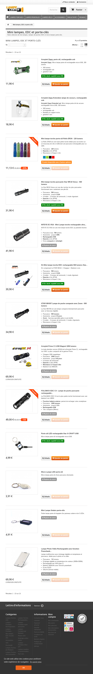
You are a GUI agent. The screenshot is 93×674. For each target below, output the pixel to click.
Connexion (82, 2)
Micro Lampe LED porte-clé (52, 472)
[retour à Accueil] (8, 24)
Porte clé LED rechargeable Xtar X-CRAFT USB (60, 433)
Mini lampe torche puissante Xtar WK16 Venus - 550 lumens (61, 183)
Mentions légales (39, 639)
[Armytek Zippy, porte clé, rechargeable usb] (22, 70)
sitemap (36, 646)
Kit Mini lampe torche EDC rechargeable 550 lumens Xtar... (64, 265)
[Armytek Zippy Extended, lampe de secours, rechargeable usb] (22, 108)
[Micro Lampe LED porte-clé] (22, 482)
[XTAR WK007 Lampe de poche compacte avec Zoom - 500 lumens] (22, 314)
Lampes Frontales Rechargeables (10, 624)
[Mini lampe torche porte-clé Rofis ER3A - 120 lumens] (22, 149)
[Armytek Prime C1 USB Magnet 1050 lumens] (22, 357)
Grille (81, 46)
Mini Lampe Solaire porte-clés (53, 510)
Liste (86, 46)
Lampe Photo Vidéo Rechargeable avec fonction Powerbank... (60, 550)
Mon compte (52, 615)
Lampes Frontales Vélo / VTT (23, 645)
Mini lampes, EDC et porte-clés (10, 636)
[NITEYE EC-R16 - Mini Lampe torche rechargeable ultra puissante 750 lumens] (22, 235)
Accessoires (9, 640)
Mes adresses (52, 625)
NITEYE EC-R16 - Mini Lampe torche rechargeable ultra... (63, 225)
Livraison (37, 620)
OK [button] (23, 668)
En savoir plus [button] (35, 662)
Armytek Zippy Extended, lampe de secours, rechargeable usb (64, 99)
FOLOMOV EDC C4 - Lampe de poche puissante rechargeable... (60, 392)
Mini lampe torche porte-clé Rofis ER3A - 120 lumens (62, 139)
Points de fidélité (39, 632)
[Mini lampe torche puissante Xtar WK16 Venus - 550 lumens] (22, 192)
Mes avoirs (51, 623)
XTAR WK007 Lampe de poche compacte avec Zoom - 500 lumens (64, 304)
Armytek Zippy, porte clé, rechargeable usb (58, 59)
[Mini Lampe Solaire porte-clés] (22, 521)
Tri (6, 45)
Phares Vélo (22, 635)
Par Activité (9, 645)
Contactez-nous (39, 618)
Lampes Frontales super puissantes (23, 624)
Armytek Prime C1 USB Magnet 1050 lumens (58, 346)
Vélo (7, 643)
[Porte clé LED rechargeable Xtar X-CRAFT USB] (22, 444)
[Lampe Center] (15, 9)
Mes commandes (53, 620)
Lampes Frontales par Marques (22, 631)
